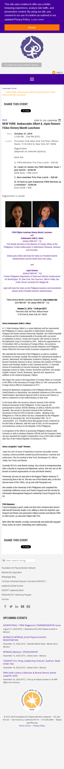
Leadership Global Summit (12, 585)
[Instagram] (28, 606)
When (9, 133)
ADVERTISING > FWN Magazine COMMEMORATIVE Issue (32, 625)
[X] (11, 606)
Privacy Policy (39, 725)
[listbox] (48, 120)
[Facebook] (5, 606)
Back (4, 119)
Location (8, 141)
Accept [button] (32, 27)
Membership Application (12, 572)
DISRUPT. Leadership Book (12, 590)
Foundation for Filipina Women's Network (19, 567)
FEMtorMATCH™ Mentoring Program (16, 594)
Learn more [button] (37, 19)
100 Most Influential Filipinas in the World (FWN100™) (24, 581)
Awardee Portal (9, 88)
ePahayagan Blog (9, 576)
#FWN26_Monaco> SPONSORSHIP (20, 651)
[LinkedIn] (17, 606)
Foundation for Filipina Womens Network (22, 64)
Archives (5, 599)
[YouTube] (22, 606)
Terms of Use (25, 725)
